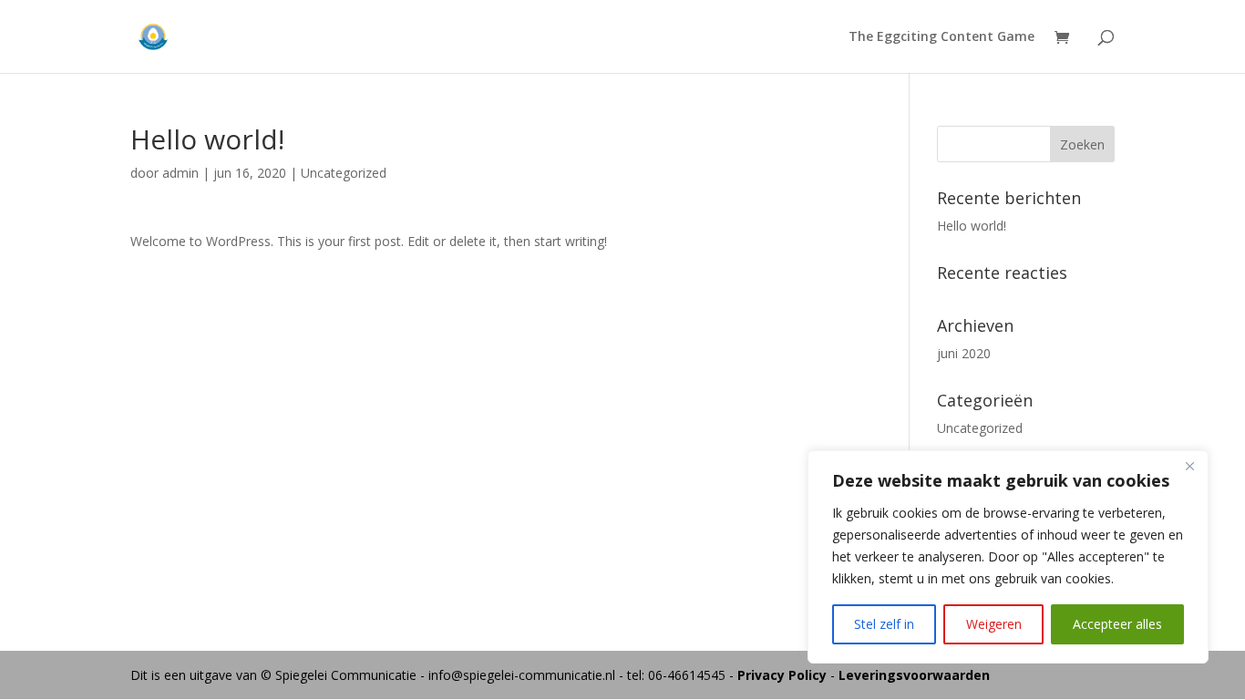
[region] (1008, 557)
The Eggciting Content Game (941, 37)
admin (180, 172)
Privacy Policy (783, 675)
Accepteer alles (1117, 624)
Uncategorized (343, 172)
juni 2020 (964, 353)
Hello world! (971, 225)
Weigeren (994, 624)
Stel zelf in (884, 624)
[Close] (1189, 466)
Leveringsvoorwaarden (914, 675)
